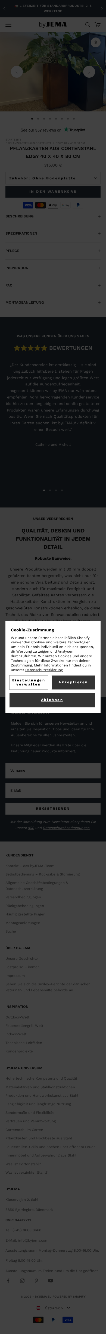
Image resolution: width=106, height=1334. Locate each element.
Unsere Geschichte (21, 958)
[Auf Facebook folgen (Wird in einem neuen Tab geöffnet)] (8, 1280)
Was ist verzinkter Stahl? (26, 1172)
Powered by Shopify (69, 1296)
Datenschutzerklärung (44, 670)
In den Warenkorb (53, 191)
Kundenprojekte (19, 1051)
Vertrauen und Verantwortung (30, 1121)
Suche (10, 931)
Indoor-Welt (15, 1034)
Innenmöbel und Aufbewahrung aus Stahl (40, 1155)
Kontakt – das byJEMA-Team (29, 866)
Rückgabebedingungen (24, 906)
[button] (53, 1308)
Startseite (13, 139)
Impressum (15, 976)
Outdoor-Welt (17, 1017)
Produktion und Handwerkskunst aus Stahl (41, 1095)
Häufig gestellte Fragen (25, 914)
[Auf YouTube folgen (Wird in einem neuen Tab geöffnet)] (50, 1280)
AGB (31, 828)
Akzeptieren (73, 682)
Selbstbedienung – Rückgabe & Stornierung (42, 874)
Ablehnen (52, 700)
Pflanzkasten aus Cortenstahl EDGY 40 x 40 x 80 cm (46, 143)
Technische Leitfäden (23, 1043)
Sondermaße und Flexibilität (29, 1113)
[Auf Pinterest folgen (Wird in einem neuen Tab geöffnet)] (36, 1280)
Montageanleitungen (22, 923)
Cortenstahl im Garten (24, 1130)
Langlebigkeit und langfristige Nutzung (38, 1104)
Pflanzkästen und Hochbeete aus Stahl (38, 1138)
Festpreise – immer (22, 967)
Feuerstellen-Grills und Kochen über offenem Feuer (50, 1147)
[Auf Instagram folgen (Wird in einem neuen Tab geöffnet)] (22, 1280)
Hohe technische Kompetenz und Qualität (41, 1078)
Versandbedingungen (23, 897)
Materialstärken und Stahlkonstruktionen (40, 1087)
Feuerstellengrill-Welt (24, 1026)
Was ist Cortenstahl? (23, 1164)
